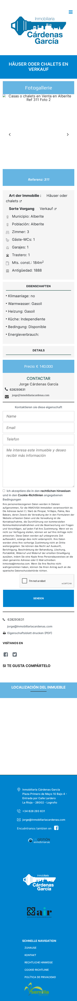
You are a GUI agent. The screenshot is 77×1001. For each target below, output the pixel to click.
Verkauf (47, 209)
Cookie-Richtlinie (37, 969)
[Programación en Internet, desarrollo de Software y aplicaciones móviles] (48, 989)
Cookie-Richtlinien (30, 495)
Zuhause (30, 947)
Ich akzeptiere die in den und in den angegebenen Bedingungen (37, 495)
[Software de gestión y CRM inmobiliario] (33, 842)
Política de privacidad (40, 977)
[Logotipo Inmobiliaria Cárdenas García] (38, 32)
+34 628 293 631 (33, 811)
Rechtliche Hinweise (39, 962)
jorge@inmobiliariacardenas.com (29, 626)
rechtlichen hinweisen (55, 491)
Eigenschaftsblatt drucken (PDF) (29, 633)
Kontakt (30, 955)
